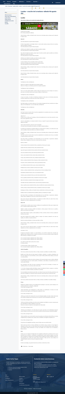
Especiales (35, 1)
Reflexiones (21, 1)
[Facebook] (64, 262)
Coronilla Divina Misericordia (24, 385)
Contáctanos (7, 378)
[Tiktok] (64, 265)
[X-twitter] (64, 263)
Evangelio (14, 1)
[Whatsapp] (64, 269)
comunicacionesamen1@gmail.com (39, 381)
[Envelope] (64, 271)
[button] (52, 2)
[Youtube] (64, 273)
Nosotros (9, 1)
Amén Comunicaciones (9, 380)
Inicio (4, 1)
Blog (14, 3)
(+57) (34, 377)
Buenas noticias (22, 376)
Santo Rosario (21, 383)
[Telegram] (64, 275)
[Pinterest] (64, 267)
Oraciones (28, 1)
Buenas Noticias (7, 3)
